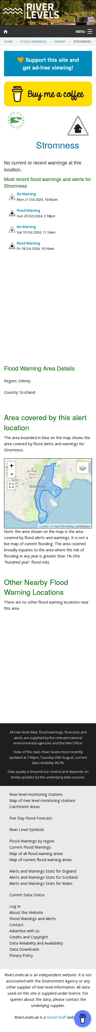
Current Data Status (27, 894)
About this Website (26, 912)
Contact (16, 924)
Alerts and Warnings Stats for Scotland (43, 877)
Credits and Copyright (28, 936)
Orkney (60, 41)
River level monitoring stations (36, 794)
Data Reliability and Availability (36, 943)
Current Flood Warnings (30, 847)
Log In (15, 906)
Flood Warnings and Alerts (32, 918)
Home (8, 41)
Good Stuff (56, 1017)
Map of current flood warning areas (40, 859)
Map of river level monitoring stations (42, 800)
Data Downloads (24, 949)
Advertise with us (24, 930)
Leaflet (43, 526)
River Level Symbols (26, 829)
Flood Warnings (33, 41)
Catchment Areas (24, 806)
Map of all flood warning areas (36, 853)
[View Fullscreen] (11, 485)
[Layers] (83, 467)
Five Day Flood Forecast (30, 818)
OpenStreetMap (64, 526)
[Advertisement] (48, 310)
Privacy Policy (21, 955)
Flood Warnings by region (31, 841)
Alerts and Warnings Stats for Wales (41, 883)
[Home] (36, 31)
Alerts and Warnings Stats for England (42, 871)
